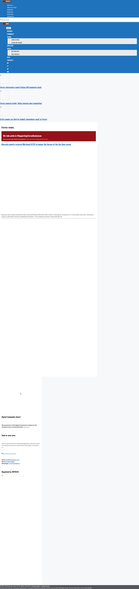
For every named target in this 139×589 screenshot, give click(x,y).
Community (10, 34)
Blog (8, 57)
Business (9, 31)
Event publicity (15, 54)
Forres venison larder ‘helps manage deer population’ (21, 103)
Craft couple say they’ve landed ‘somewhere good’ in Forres (23, 119)
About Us (10, 5)
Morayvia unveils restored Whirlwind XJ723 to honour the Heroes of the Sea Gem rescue (36, 144)
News (8, 28)
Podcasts (10, 60)
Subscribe (10, 14)
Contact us (10, 16)
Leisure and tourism (16, 43)
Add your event (12, 7)
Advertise (10, 9)
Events (9, 48)
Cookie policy (45, 586)
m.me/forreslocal (14, 463)
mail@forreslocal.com (12, 460)
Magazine (10, 12)
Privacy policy (35, 586)
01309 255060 (10, 462)
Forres (9, 37)
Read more (26, 427)
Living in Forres (15, 40)
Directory (10, 46)
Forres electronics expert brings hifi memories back (20, 87)
